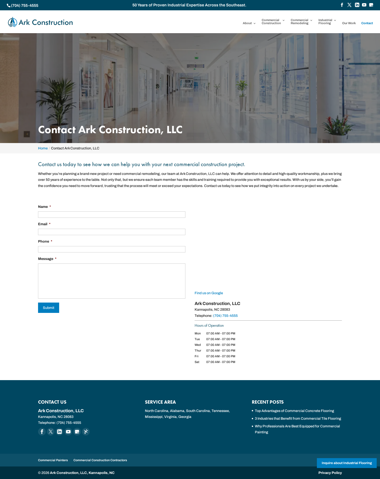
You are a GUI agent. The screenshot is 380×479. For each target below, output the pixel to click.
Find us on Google (209, 293)
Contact (367, 23)
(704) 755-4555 (24, 5)
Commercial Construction (271, 22)
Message (47, 259)
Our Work (349, 23)
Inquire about (347, 463)
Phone (45, 241)
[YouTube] (364, 5)
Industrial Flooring (325, 22)
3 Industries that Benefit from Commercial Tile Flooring (298, 418)
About (247, 23)
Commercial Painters (53, 460)
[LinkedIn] (357, 5)
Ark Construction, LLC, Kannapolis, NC (82, 473)
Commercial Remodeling (300, 22)
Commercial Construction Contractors (100, 460)
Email (44, 224)
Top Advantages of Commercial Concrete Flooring (294, 411)
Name (44, 207)
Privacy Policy (330, 473)
